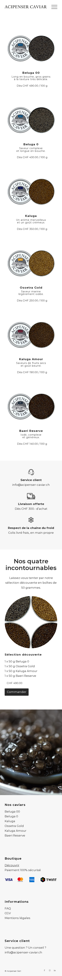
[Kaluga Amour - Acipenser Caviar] (31, 332)
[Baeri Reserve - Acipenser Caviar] (31, 403)
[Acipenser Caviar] (26, 7)
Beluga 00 (12, 811)
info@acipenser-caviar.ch (31, 484)
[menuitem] (52, 7)
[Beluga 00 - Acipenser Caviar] (31, 45)
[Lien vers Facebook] (44, 970)
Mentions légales (17, 918)
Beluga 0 (11, 816)
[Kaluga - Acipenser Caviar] (31, 189)
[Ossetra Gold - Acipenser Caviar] (31, 260)
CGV (8, 913)
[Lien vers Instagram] (49, 970)
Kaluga (10, 821)
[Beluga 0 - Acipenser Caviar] (31, 117)
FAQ (8, 908)
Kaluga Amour (15, 830)
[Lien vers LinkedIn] (54, 970)
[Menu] (52, 7)
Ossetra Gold (14, 826)
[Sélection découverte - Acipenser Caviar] (31, 622)
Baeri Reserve (15, 835)
